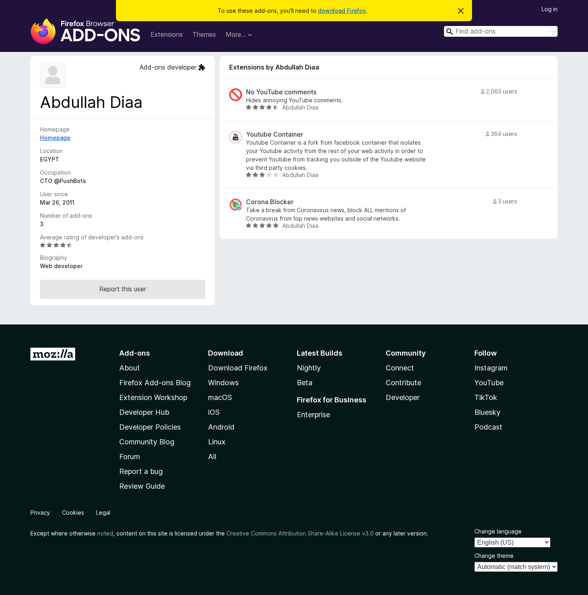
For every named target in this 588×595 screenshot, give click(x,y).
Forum (129, 456)
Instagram (491, 368)
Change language (498, 531)
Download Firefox (238, 368)
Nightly (309, 368)
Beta (304, 382)
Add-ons (134, 353)
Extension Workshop (153, 397)
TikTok (485, 397)
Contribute (403, 382)
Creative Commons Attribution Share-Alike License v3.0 (300, 533)
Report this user (122, 289)
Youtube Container (274, 134)
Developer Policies (150, 427)
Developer (403, 397)
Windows (223, 382)
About (129, 368)
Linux (217, 442)
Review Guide (142, 486)
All (212, 456)
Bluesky (487, 412)
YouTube (489, 382)
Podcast (488, 427)
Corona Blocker (270, 202)
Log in (550, 9)
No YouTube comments (281, 92)
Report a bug (141, 471)
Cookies (73, 512)
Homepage (55, 137)
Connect (400, 368)
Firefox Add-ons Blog (155, 382)
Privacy (40, 512)
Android (221, 427)
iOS (214, 412)
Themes (204, 34)
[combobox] (501, 31)
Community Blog (146, 442)
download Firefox (342, 10)
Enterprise (313, 414)
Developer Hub (144, 412)
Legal (103, 512)
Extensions (166, 34)
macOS (220, 397)
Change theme (494, 555)
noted (105, 533)
